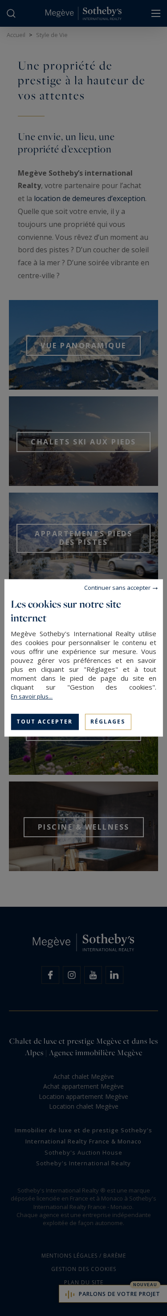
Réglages (107, 721)
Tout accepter (44, 721)
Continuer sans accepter (117, 588)
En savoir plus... (32, 696)
